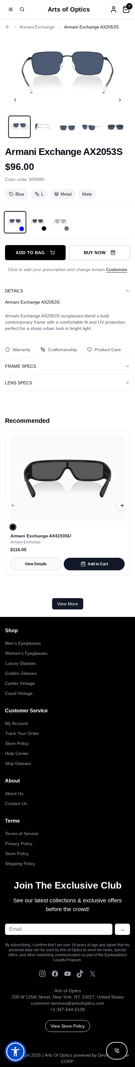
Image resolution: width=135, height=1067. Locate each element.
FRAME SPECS (20, 366)
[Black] (12, 527)
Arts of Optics (69, 9)
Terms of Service (21, 833)
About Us (14, 793)
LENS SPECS (18, 382)
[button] (15, 1052)
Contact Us (16, 803)
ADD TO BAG (30, 252)
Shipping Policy (20, 863)
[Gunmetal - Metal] (60, 222)
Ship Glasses (18, 763)
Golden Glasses (21, 673)
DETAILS (14, 290)
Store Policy (17, 743)
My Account (16, 723)
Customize (116, 269)
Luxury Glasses (20, 663)
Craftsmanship (62, 349)
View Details (36, 564)
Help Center (17, 753)
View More (67, 603)
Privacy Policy (18, 843)
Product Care (107, 349)
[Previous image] (15, 100)
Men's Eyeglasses (23, 643)
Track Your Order (22, 733)
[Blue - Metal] (14, 222)
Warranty (21, 349)
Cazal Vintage (19, 693)
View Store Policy (68, 1026)
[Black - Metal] (38, 222)
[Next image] (120, 100)
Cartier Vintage (20, 683)
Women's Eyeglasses (26, 653)
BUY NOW (94, 252)
